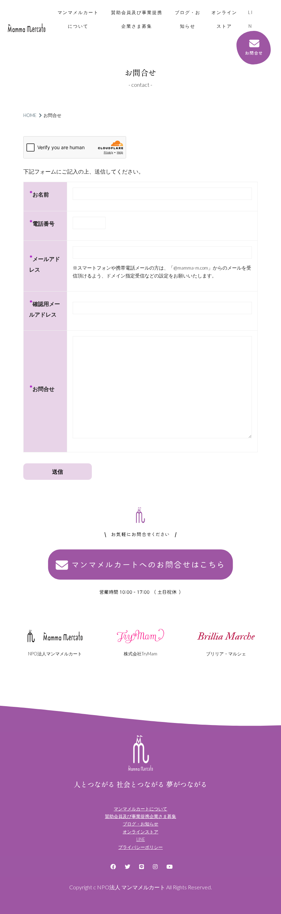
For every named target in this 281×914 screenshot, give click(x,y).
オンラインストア (224, 19)
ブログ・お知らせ (187, 19)
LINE (250, 26)
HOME (29, 115)
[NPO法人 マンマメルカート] (26, 27)
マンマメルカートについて (78, 19)
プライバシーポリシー (140, 847)
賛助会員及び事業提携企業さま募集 (136, 19)
